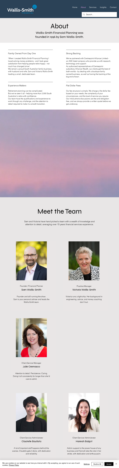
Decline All (97, 464)
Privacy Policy (14, 465)
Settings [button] (87, 464)
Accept (108, 464)
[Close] (116, 464)
